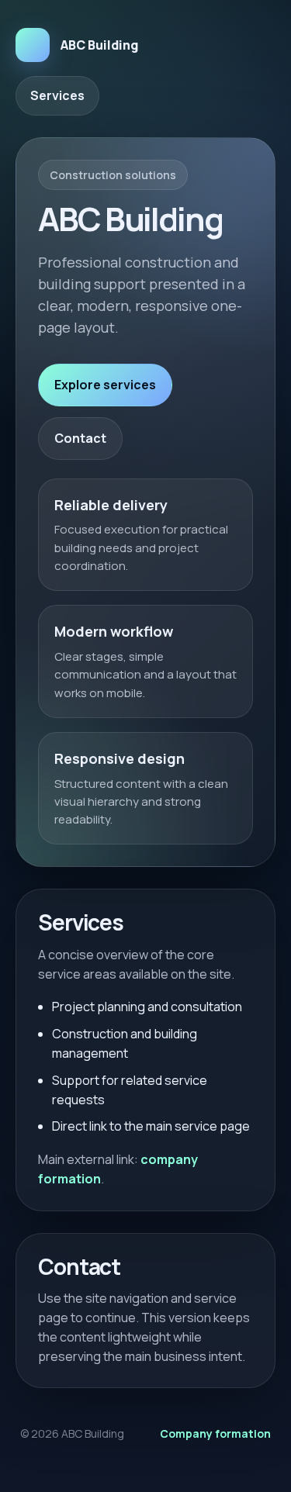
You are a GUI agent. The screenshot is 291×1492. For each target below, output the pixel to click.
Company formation (215, 1433)
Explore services (105, 384)
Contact (80, 438)
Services (57, 95)
